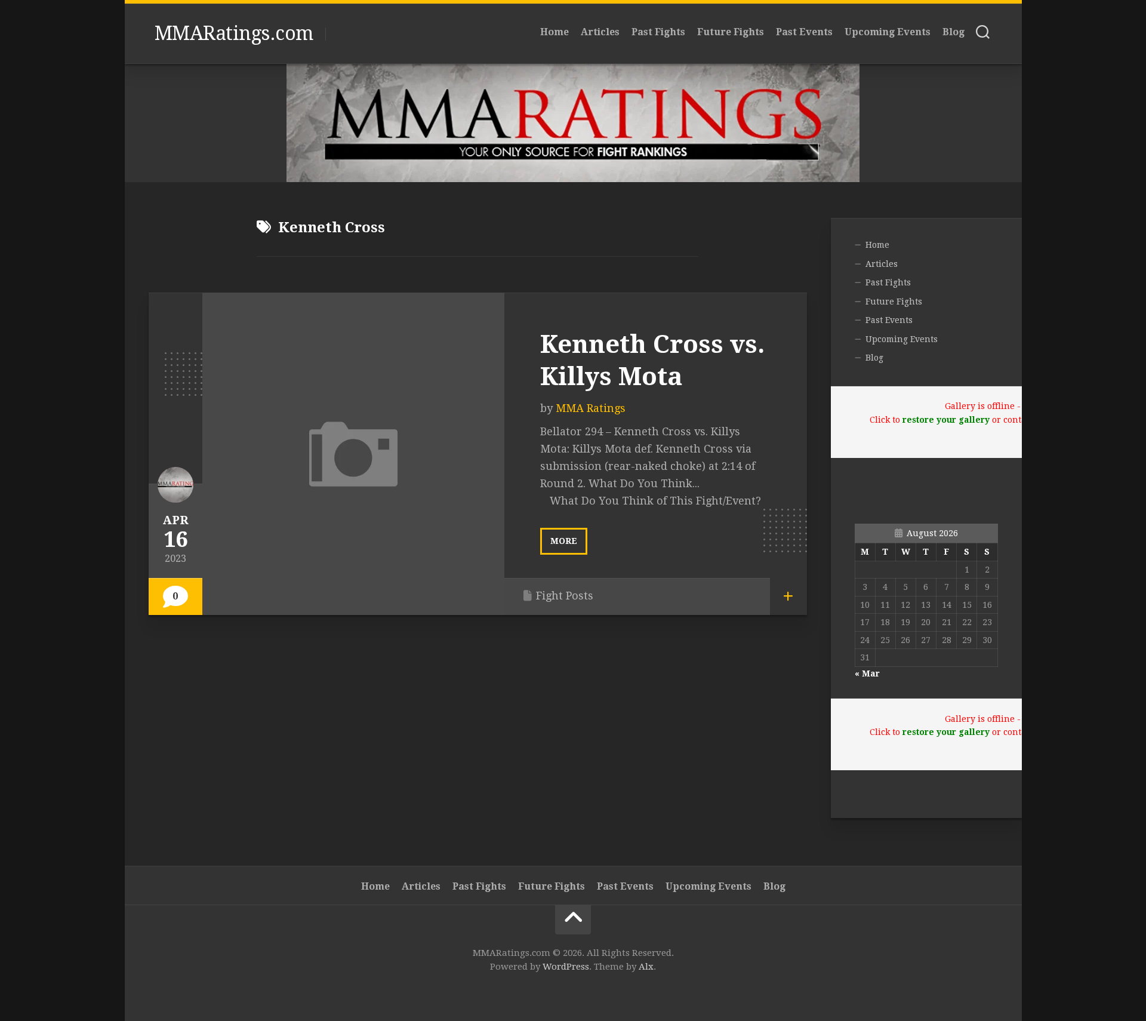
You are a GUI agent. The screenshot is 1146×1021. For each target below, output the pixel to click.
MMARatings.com (234, 33)
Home (554, 32)
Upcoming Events (888, 32)
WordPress (566, 966)
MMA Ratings (591, 408)
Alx (646, 966)
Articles (600, 32)
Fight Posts (564, 595)
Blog (953, 32)
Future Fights (730, 32)
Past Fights (658, 32)
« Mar (867, 673)
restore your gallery (946, 420)
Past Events (804, 32)
